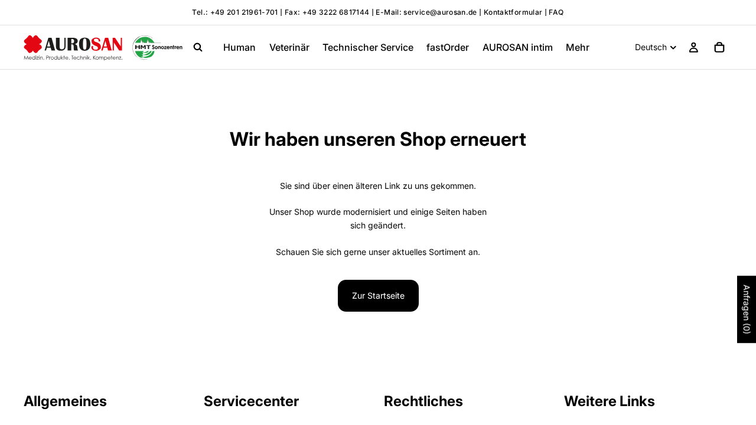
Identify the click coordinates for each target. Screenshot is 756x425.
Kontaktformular (513, 12)
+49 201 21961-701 (244, 12)
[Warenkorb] (719, 47)
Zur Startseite (378, 295)
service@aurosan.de (441, 12)
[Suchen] (198, 47)
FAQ (556, 12)
